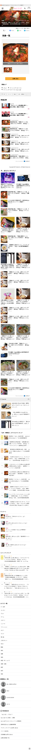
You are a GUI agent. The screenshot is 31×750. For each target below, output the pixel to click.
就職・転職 (3, 664)
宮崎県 (3, 20)
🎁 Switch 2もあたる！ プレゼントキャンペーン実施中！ (12, 5)
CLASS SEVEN (10, 697)
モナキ (8, 704)
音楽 (2, 674)
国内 (2, 650)
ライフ (2, 633)
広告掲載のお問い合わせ (7, 734)
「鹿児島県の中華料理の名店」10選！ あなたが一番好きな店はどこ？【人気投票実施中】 (19, 451)
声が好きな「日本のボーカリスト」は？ (15, 516)
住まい (2, 643)
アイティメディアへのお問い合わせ (9, 727)
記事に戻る (15, 78)
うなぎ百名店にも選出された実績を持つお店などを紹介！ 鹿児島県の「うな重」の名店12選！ (19, 473)
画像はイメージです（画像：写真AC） (23, 28)
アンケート (3, 511)
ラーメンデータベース (15, 88)
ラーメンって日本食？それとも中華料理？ (16, 529)
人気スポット (4, 640)
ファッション (4, 627)
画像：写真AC (19, 63)
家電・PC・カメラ (5, 660)
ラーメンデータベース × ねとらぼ (12, 89)
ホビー (2, 630)
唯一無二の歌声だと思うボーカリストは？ (16, 544)
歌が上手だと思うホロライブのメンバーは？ (16, 523)
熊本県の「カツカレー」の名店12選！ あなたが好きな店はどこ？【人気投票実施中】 (19, 481)
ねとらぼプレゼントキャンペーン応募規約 (11, 721)
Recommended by (20, 161)
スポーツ (3, 620)
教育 (2, 667)
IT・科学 (3, 606)
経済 (2, 670)
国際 (2, 653)
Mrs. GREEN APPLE (11, 684)
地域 (2, 657)
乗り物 (2, 637)
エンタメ (3, 610)
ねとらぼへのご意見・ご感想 (8, 717)
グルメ (5, 88)
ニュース (3, 623)
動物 (2, 647)
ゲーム (2, 617)
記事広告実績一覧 (5, 737)
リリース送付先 (4, 731)
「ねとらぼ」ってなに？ (7, 714)
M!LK (8, 690)
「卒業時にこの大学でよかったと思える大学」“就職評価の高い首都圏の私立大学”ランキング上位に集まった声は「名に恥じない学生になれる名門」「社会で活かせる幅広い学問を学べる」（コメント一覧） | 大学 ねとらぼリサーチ (16, 570)
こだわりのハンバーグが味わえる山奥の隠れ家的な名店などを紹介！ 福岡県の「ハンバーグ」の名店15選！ (19, 466)
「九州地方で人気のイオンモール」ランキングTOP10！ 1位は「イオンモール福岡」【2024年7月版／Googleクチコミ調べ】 (19, 503)
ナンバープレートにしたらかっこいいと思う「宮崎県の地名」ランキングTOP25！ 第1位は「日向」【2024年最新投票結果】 (19, 496)
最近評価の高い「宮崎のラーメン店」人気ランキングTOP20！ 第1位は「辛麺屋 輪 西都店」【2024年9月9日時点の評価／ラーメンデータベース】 (15, 24)
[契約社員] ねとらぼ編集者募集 (8, 724)
